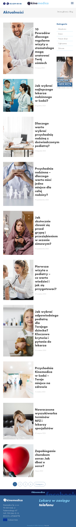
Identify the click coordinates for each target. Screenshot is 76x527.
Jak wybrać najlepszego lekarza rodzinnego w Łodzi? (44, 93)
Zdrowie (61, 48)
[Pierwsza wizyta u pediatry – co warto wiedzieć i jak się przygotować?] (18, 280)
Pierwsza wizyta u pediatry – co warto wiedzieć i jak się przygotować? (46, 277)
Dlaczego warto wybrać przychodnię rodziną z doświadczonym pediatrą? (47, 134)
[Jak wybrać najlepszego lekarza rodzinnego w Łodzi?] (18, 95)
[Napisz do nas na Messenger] (4, 3)
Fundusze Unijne (13, 520)
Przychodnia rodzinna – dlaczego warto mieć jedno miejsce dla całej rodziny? (44, 182)
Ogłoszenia (62, 43)
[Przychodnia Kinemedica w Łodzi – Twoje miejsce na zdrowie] (18, 379)
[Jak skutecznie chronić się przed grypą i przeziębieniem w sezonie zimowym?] (18, 233)
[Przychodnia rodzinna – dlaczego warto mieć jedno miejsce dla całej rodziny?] (18, 184)
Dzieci (60, 33)
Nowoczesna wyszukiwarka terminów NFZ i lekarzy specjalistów (46, 419)
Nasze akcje (63, 38)
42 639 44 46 (15, 3)
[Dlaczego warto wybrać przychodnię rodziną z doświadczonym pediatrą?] (18, 137)
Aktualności (62, 29)
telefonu (46, 504)
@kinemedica (38, 492)
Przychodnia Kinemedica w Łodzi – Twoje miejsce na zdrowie (44, 377)
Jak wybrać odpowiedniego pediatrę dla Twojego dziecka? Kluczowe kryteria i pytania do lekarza (46, 328)
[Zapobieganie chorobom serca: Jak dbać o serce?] (18, 460)
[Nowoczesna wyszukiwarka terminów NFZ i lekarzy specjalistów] (18, 421)
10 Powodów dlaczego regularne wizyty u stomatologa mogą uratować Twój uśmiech (44, 46)
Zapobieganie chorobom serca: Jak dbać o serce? (45, 458)
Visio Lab (46, 525)
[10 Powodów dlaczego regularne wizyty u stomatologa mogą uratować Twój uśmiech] (18, 48)
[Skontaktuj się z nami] (65, 87)
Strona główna (62, 11)
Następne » (39, 484)
